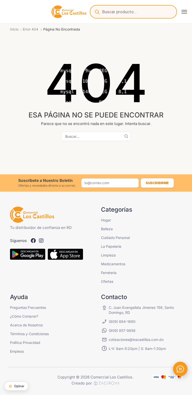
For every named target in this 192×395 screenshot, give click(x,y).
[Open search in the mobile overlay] (133, 12)
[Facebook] (33, 241)
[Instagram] (41, 241)
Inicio (14, 29)
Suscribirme (157, 183)
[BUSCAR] (126, 136)
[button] (184, 12)
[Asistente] (180, 369)
